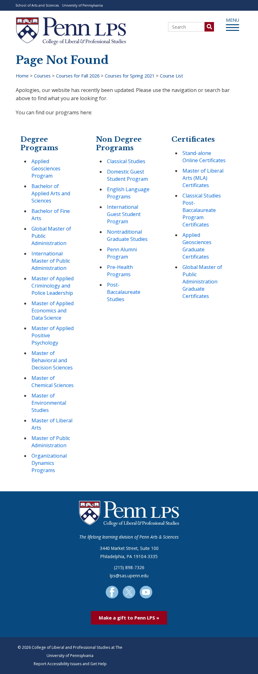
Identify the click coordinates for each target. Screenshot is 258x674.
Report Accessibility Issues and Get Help (70, 663)
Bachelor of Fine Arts (50, 215)
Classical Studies (126, 161)
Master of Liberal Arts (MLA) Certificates (202, 178)
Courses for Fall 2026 (77, 76)
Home (22, 76)
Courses (42, 76)
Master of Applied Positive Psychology (52, 335)
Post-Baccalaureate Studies (123, 292)
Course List (171, 76)
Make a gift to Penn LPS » (129, 617)
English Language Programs (128, 193)
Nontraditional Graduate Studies (127, 235)
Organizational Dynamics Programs (49, 463)
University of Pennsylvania (82, 5)
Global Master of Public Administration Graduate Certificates (202, 282)
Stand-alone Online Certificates (204, 157)
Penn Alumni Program (122, 253)
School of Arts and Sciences (37, 5)
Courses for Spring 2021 (129, 76)
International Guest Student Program (124, 214)
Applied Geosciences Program (45, 168)
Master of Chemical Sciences (52, 381)
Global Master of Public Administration (51, 236)
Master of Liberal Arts (51, 424)
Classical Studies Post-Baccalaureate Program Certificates (201, 210)
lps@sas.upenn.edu (129, 576)
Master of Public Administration (50, 442)
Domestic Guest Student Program (127, 175)
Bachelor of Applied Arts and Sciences (50, 193)
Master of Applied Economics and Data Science (52, 310)
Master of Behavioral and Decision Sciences (52, 360)
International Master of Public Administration (50, 260)
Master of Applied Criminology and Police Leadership (52, 285)
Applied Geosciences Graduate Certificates (196, 245)
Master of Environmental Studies (48, 403)
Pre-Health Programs (120, 271)
